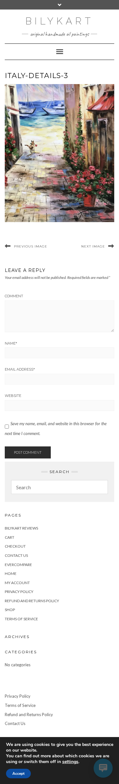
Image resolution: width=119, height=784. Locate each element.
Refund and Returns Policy (32, 600)
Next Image (93, 246)
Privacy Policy (19, 591)
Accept (18, 773)
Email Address (20, 369)
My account (17, 582)
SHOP (10, 609)
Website (13, 395)
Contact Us (16, 555)
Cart (9, 537)
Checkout (15, 546)
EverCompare (18, 564)
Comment (14, 296)
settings (70, 762)
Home (11, 573)
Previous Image (30, 246)
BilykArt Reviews (21, 528)
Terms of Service (21, 618)
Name (11, 343)
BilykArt (59, 21)
